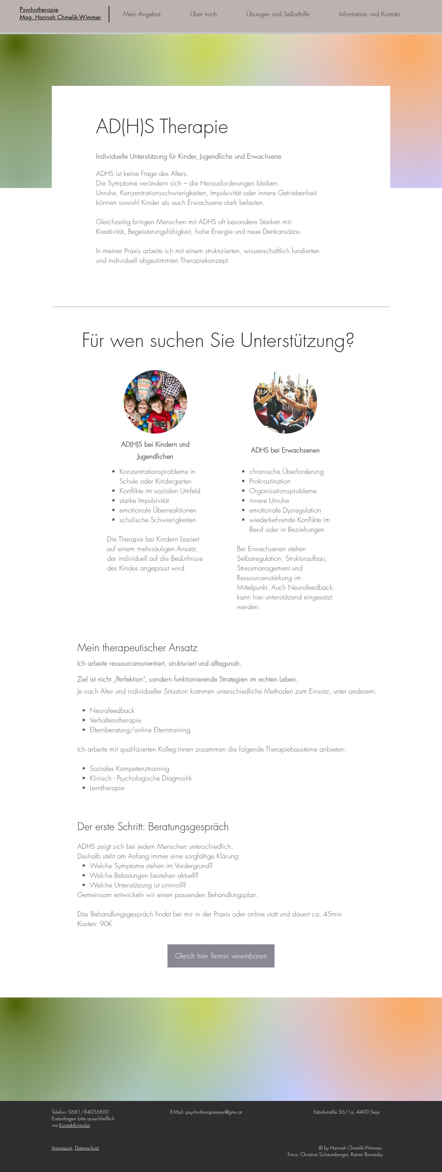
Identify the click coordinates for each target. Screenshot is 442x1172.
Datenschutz (87, 1147)
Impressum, (63, 1147)
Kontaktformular (74, 1125)
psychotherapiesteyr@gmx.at (214, 1112)
